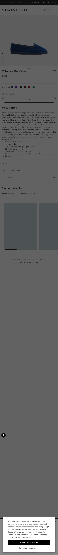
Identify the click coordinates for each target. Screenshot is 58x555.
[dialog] (29, 277)
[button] (29, 548)
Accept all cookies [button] (29, 542)
